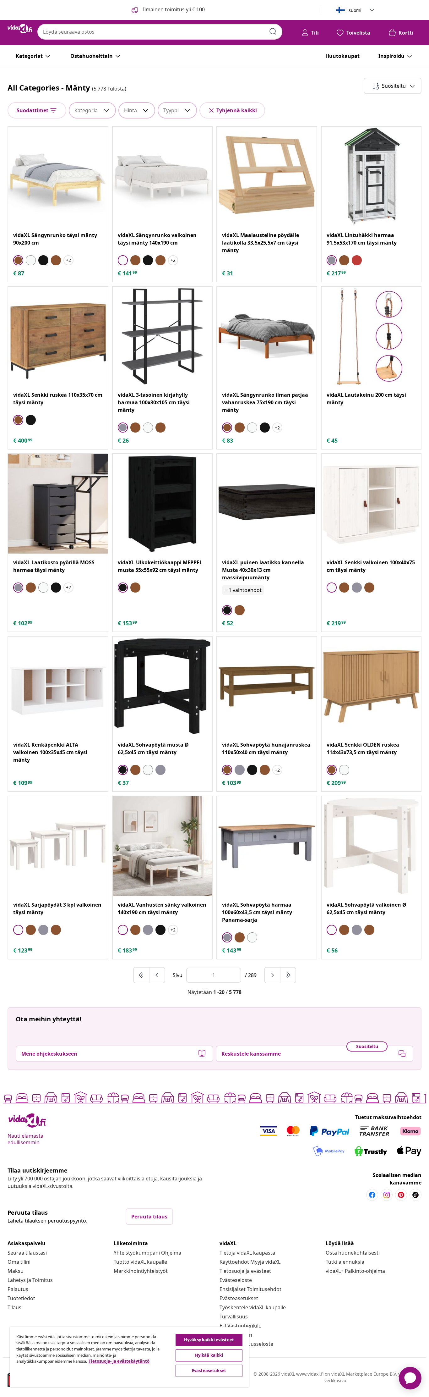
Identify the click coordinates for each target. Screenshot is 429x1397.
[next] (272, 975)
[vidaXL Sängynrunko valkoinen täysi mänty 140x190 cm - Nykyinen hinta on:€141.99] (162, 176)
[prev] (157, 975)
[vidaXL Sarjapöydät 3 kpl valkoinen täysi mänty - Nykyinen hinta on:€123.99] (58, 846)
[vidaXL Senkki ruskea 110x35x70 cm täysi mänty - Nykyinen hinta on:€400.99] (58, 336)
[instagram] (386, 1195)
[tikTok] (415, 1195)
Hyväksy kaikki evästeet (209, 1340)
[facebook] (372, 1195)
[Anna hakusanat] (273, 31)
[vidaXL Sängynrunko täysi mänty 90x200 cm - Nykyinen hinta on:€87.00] (58, 176)
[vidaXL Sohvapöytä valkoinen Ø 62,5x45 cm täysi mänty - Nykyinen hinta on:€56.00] (371, 846)
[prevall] (141, 975)
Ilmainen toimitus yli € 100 (173, 9)
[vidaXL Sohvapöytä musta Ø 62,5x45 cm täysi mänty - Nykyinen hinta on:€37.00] (162, 686)
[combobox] (159, 32)
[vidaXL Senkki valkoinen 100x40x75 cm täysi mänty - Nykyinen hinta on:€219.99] (371, 504)
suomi (355, 10)
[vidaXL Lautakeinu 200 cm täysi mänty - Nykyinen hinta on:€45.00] (371, 336)
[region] (129, 1357)
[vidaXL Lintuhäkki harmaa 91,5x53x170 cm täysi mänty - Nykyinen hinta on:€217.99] (371, 176)
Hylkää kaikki (209, 1355)
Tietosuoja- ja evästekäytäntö (119, 1361)
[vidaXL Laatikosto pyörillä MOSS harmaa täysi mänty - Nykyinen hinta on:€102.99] (58, 504)
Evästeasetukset (239, 1298)
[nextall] (288, 975)
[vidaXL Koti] (20, 28)
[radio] (18, 260)
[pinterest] (401, 1195)
